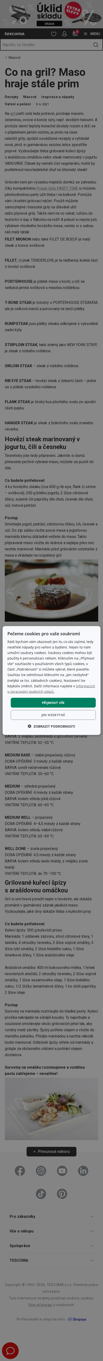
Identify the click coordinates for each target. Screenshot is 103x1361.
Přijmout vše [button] (53, 702)
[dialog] (52, 680)
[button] (51, 726)
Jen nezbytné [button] (53, 715)
